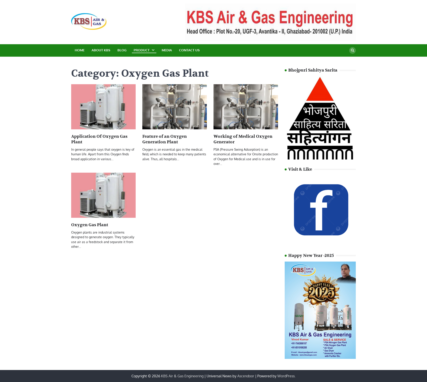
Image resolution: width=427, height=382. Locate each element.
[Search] (352, 50)
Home (80, 50)
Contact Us (189, 50)
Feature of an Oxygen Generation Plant (164, 139)
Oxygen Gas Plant (89, 225)
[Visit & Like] (320, 245)
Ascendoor (245, 376)
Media (167, 50)
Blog (122, 50)
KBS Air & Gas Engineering (182, 376)
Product (141, 50)
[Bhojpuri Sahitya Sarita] (320, 159)
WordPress (286, 376)
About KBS (101, 50)
